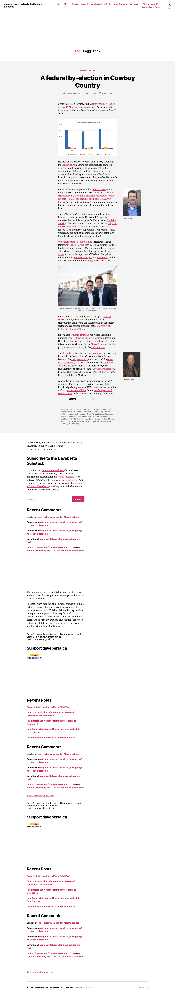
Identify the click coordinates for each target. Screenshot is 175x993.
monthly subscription (66, 476)
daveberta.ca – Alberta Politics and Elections (53, 987)
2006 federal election (103, 369)
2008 (105, 362)
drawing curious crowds (87, 338)
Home (59, 4)
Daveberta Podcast (99, 4)
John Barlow (82, 416)
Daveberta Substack (80, 4)
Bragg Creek (76, 409)
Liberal (107, 316)
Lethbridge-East (92, 419)
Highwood (73, 416)
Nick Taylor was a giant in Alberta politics (58, 517)
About (66, 4)
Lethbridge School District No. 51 (73, 419)
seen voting (103, 257)
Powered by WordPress (84, 987)
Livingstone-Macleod (107, 419)
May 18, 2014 (91, 93)
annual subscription (67, 480)
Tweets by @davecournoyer (40, 795)
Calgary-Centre (87, 409)
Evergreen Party (79, 359)
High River (92, 171)
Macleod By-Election (69, 421)
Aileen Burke (66, 409)
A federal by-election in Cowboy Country (87, 81)
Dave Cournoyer (74, 93)
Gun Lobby (109, 414)
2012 (60, 365)
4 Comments (107, 93)
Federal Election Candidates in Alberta (124, 4)
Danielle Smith (76, 412)
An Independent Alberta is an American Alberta (51, 737)
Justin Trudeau (93, 416)
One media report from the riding (75, 242)
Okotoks (78, 171)
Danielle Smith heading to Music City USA (48, 707)
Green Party (68, 353)
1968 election (98, 347)
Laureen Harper (105, 416)
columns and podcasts (53, 470)
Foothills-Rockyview (99, 412)
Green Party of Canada (95, 414)
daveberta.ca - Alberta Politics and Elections (23, 5)
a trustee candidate (76, 390)
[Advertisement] (87, 34)
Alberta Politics (87, 70)
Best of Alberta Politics (151, 7)
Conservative (68, 165)
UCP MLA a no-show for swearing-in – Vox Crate (51, 547)
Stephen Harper (102, 421)
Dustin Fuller (86, 412)
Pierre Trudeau (90, 421)
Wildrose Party (73, 424)
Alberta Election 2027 (152, 4)
